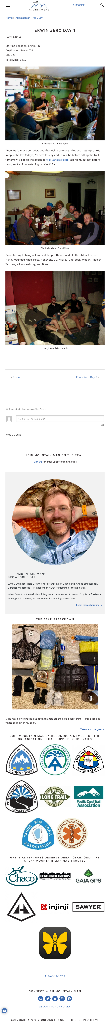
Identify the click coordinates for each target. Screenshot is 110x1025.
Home (9, 17)
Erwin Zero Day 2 (86, 377)
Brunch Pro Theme (85, 1020)
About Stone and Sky (55, 1007)
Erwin (16, 377)
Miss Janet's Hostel (57, 159)
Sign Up (38, 461)
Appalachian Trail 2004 (29, 17)
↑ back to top (55, 976)
